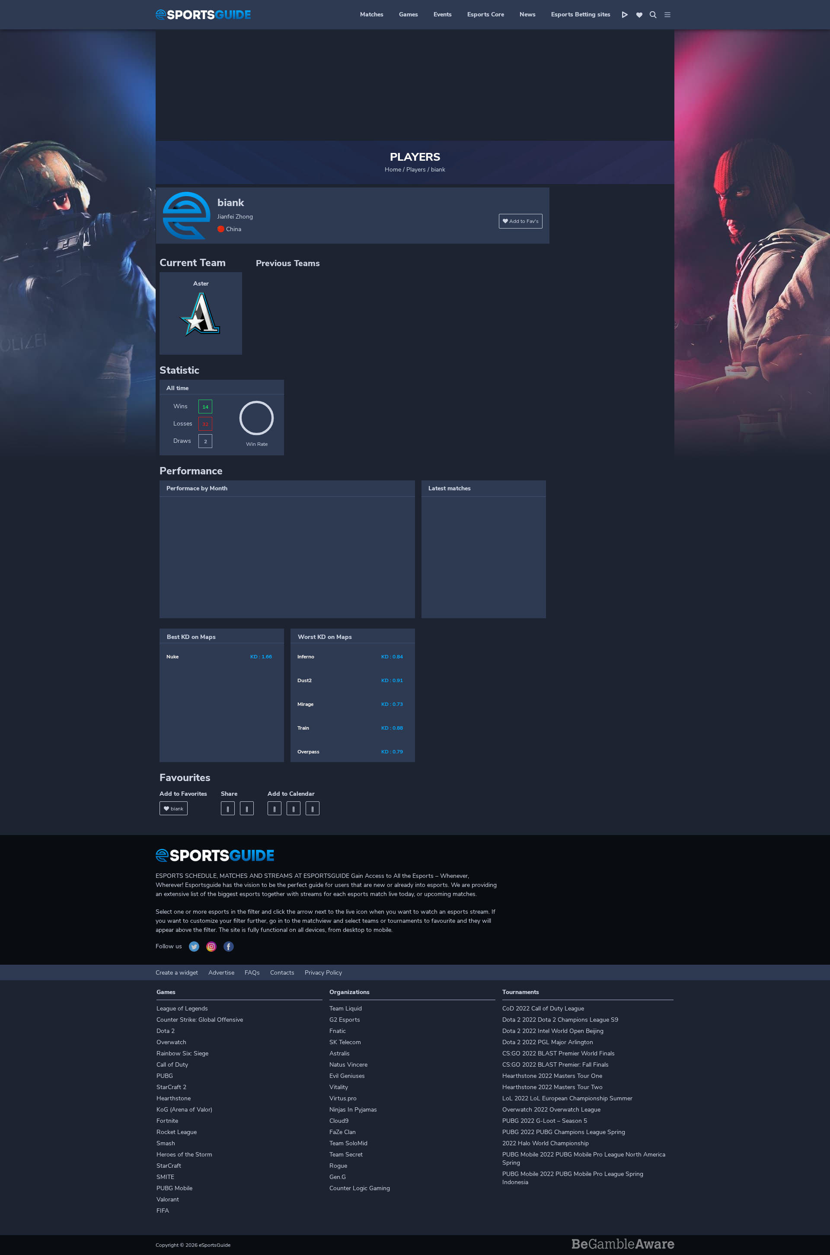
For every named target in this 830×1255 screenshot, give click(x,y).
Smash (165, 1143)
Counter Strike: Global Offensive (199, 1020)
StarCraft (168, 1166)
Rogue (338, 1166)
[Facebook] (228, 808)
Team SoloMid (348, 1143)
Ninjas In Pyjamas (353, 1110)
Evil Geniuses (347, 1076)
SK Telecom (345, 1042)
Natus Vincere (348, 1065)
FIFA (162, 1211)
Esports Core (485, 14)
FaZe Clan (342, 1132)
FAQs (252, 973)
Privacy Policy (323, 973)
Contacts (282, 973)
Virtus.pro (343, 1098)
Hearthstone (173, 1098)
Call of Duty (172, 1065)
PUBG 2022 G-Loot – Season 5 (544, 1121)
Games (408, 14)
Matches (371, 14)
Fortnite (167, 1121)
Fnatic (337, 1031)
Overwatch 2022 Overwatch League (551, 1110)
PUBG (164, 1076)
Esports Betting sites (580, 14)
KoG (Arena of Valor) (184, 1110)
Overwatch (171, 1042)
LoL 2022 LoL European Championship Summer (567, 1098)
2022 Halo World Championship (545, 1143)
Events (443, 14)
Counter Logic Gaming (359, 1188)
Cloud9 (338, 1121)
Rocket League (176, 1132)
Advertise (221, 973)
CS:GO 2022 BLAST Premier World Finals (558, 1053)
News (528, 14)
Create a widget (177, 973)
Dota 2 (165, 1031)
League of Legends (182, 1008)
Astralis (339, 1053)
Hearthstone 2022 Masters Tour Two (552, 1087)
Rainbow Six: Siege (182, 1053)
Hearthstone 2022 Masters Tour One (552, 1076)
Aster (201, 284)
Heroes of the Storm (184, 1154)
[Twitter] (247, 808)
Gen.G (337, 1177)
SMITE (165, 1177)
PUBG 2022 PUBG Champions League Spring (563, 1132)
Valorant (167, 1199)
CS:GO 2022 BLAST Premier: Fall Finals (555, 1065)
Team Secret (346, 1154)
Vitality (338, 1087)
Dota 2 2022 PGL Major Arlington (547, 1042)
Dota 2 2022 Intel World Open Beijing (552, 1031)
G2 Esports (344, 1020)
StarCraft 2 (171, 1087)
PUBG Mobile (174, 1188)
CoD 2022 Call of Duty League (543, 1008)
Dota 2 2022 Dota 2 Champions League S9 (560, 1020)
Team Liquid (345, 1008)
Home (393, 169)
